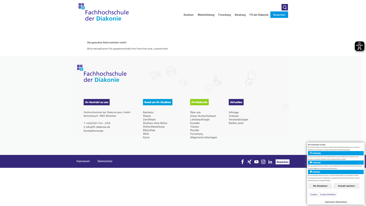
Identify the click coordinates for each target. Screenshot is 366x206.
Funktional (316, 163)
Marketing (316, 172)
